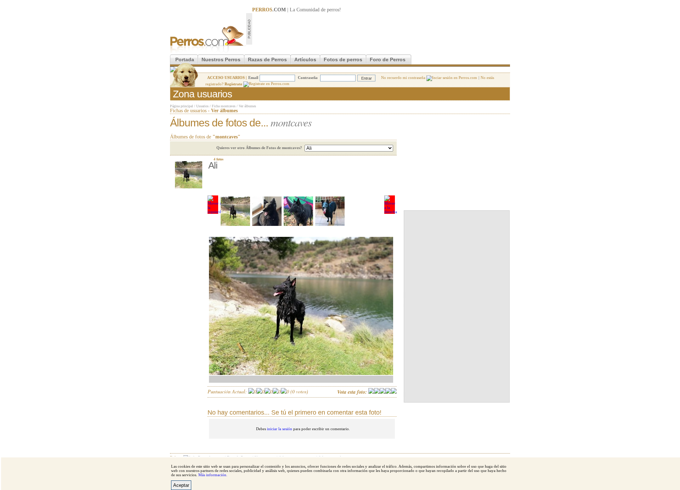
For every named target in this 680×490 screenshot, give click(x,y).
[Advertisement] (381, 29)
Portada (184, 59)
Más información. (212, 475)
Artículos (305, 59)
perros (333, 9)
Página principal (181, 106)
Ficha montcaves (224, 106)
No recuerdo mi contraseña (403, 77)
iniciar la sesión (279, 429)
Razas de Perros (267, 59)
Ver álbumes (247, 106)
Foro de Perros (388, 59)
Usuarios (202, 106)
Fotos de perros (343, 59)
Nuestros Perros (221, 59)
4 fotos (218, 159)
